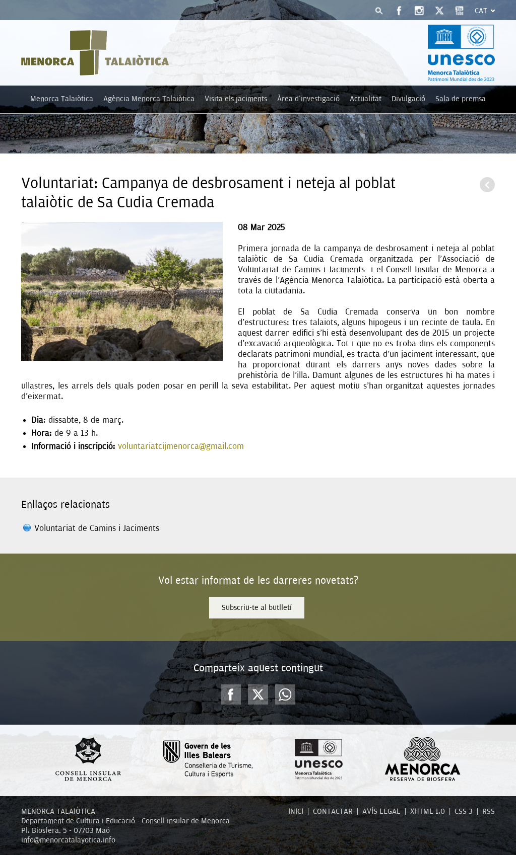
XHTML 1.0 (427, 811)
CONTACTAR (333, 811)
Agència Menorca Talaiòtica (149, 99)
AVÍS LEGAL (381, 811)
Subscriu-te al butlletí (257, 607)
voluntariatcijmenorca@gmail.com (181, 446)
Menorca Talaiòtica (61, 99)
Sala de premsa (460, 99)
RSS (488, 811)
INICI (295, 811)
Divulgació (408, 99)
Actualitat (365, 99)
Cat (481, 11)
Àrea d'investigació (308, 99)
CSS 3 (464, 811)
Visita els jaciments (236, 99)
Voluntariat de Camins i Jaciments (96, 528)
